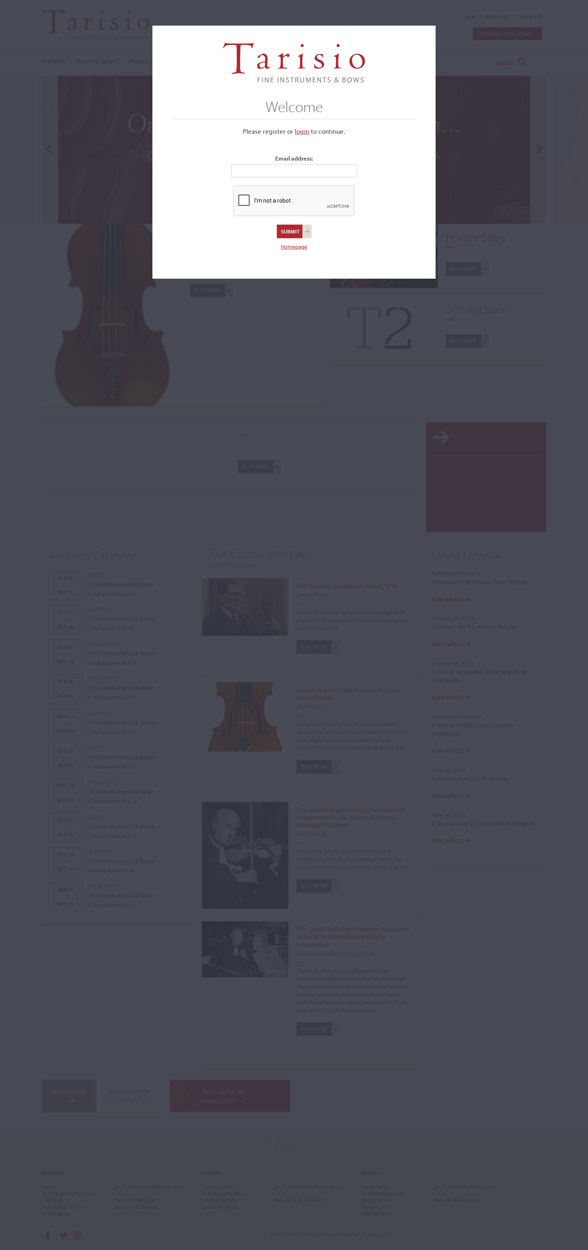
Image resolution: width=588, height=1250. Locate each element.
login (302, 131)
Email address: (294, 158)
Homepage (294, 246)
